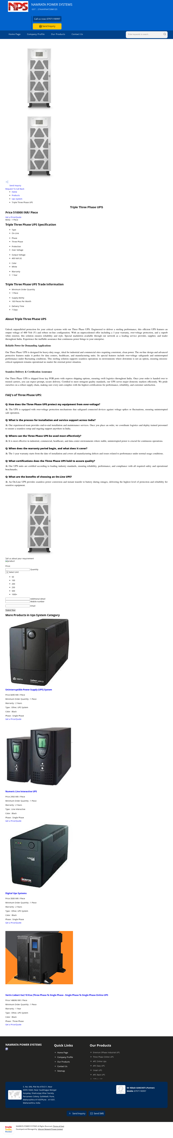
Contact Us (77, 34)
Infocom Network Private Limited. (50, 1129)
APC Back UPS (99, 1074)
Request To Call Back (14, 189)
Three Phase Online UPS (103, 1057)
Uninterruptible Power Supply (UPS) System (28, 689)
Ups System (17, 199)
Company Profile (36, 34)
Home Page (15, 34)
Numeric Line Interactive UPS (21, 791)
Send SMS (99, 1113)
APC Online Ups (99, 1061)
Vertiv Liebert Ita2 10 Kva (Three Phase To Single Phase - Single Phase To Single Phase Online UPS (56, 995)
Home (14, 192)
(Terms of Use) (58, 1126)
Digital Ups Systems (16, 893)
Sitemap (61, 1070)
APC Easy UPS (99, 1066)
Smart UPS (97, 1070)
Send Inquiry (48, 26)
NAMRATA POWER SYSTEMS (51, 6)
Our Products (58, 34)
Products (16, 195)
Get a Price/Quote (13, 217)
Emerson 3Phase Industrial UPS (106, 1052)
